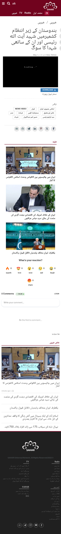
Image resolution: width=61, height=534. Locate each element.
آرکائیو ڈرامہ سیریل (20, 466)
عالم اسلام (55, 499)
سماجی (57, 468)
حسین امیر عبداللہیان (30, 117)
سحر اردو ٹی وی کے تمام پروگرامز (19, 469)
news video (20, 109)
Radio (27, 13)
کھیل (57, 514)
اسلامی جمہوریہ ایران (47, 109)
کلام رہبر (56, 493)
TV (20, 13)
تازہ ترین (55, 491)
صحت (58, 516)
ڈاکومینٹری (54, 519)
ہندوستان (55, 506)
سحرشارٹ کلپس (33, 113)
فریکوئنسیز (24, 473)
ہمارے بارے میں (53, 478)
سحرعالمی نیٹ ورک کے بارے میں (16, 478)
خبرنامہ (56, 496)
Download (48, 90)
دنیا (57, 509)
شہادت (20, 113)
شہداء (16, 117)
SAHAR (51, 6)
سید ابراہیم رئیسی (48, 117)
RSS (27, 496)
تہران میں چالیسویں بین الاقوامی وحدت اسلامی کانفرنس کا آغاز (30, 179)
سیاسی (57, 471)
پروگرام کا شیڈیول (21, 481)
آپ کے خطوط (55, 481)
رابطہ (26, 476)
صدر (11, 113)
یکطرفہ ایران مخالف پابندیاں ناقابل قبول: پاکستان (33, 253)
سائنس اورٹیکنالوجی (50, 511)
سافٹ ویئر (55, 476)
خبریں (14, 13)
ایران (33, 109)
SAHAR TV (30, 446)
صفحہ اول (37, 13)
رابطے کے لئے (23, 493)
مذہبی (57, 466)
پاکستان (56, 504)
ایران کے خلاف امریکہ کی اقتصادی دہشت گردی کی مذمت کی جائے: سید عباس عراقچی (33, 216)
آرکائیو (56, 473)
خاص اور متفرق (49, 113)
